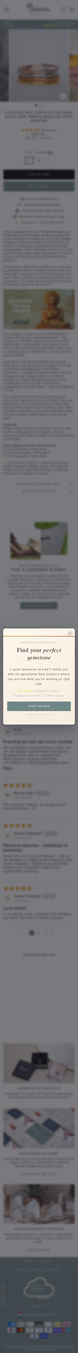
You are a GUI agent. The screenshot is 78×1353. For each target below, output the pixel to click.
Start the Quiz (39, 706)
